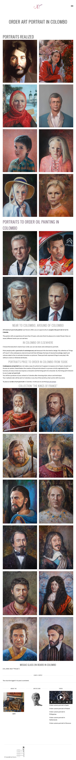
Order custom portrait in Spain (59, 705)
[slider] (59, 702)
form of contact (51, 381)
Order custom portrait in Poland (59, 708)
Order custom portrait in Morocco (60, 723)
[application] (61, 697)
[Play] (52, 702)
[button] (61, 697)
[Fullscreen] (70, 702)
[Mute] (67, 702)
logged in (14, 680)
